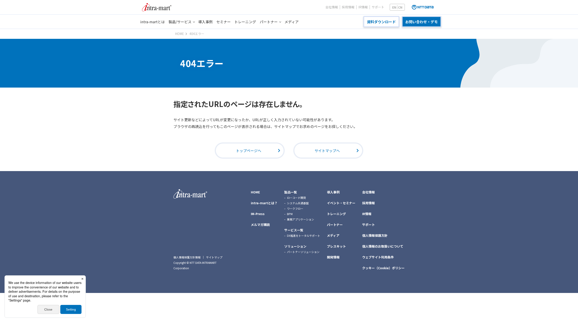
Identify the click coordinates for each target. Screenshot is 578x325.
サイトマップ (214, 257)
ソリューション (295, 246)
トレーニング (245, 21)
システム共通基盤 (298, 203)
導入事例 (205, 21)
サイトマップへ (327, 150)
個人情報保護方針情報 (186, 257)
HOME (255, 192)
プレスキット (336, 246)
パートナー (269, 21)
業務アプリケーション (300, 219)
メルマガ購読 (260, 224)
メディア (291, 21)
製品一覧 (290, 192)
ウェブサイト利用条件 (378, 257)
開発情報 (333, 257)
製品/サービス (179, 21)
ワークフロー (295, 208)
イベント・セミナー (341, 203)
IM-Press (258, 213)
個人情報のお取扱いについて (382, 246)
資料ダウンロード (381, 21)
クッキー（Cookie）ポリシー (383, 268)
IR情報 (363, 7)
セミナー (223, 21)
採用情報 (348, 7)
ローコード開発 (296, 198)
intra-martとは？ (264, 203)
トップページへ (248, 150)
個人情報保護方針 (374, 235)
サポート (378, 7)
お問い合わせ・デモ (421, 21)
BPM (290, 214)
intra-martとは (152, 21)
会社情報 (331, 7)
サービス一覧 (293, 230)
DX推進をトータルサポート (303, 235)
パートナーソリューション (303, 252)
